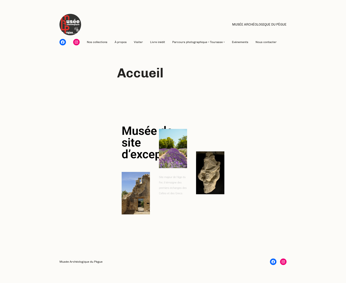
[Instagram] (76, 42)
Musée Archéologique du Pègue (259, 24)
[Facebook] (62, 42)
